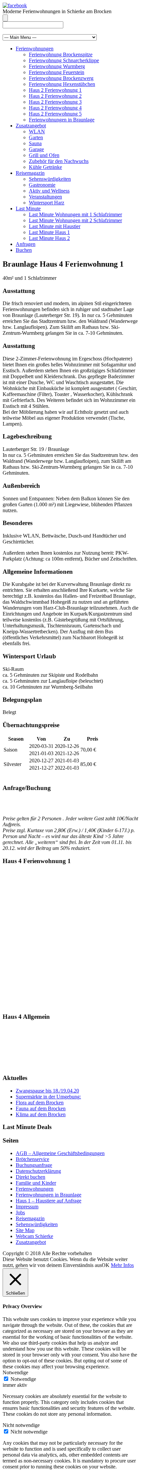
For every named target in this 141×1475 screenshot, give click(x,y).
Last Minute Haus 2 (49, 238)
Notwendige (23, 1379)
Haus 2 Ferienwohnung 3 (55, 102)
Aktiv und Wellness (49, 191)
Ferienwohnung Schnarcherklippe (64, 60)
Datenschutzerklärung (38, 1171)
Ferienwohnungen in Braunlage (61, 119)
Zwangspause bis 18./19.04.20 (47, 1090)
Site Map (25, 1230)
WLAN (37, 131)
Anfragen (25, 244)
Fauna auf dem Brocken (41, 1108)
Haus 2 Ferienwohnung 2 (55, 96)
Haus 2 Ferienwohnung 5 (55, 114)
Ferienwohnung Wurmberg (57, 66)
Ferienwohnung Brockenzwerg (61, 78)
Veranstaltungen (45, 196)
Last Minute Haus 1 (49, 232)
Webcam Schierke (34, 1236)
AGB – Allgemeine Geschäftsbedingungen (60, 1153)
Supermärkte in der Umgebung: (48, 1096)
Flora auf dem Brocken (40, 1102)
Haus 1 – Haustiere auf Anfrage (48, 1200)
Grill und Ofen (44, 155)
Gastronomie (42, 185)
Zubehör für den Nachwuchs (59, 161)
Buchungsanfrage (34, 1165)
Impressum (27, 1206)
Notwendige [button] (15, 1372)
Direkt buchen (30, 1177)
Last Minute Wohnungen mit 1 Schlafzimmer (75, 214)
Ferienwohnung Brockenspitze (60, 54)
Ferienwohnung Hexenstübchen (62, 84)
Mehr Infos (122, 1265)
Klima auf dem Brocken (41, 1114)
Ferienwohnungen (34, 48)
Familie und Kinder (36, 1183)
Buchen (24, 250)
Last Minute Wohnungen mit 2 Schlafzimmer (75, 220)
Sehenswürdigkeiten (50, 179)
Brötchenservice (32, 1159)
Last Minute (28, 208)
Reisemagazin (30, 173)
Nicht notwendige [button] (21, 1425)
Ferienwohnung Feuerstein (56, 72)
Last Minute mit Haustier (54, 226)
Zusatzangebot (31, 125)
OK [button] (106, 1265)
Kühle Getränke (45, 167)
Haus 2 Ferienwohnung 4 (55, 108)
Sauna (35, 143)
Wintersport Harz (46, 202)
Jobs (20, 1212)
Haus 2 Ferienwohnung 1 (55, 90)
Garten (36, 137)
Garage (36, 149)
